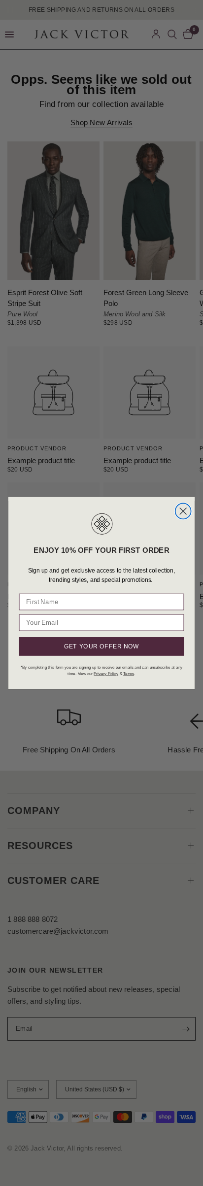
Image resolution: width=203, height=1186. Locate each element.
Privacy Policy (106, 674)
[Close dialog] (183, 511)
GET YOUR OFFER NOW (101, 646)
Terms (128, 674)
